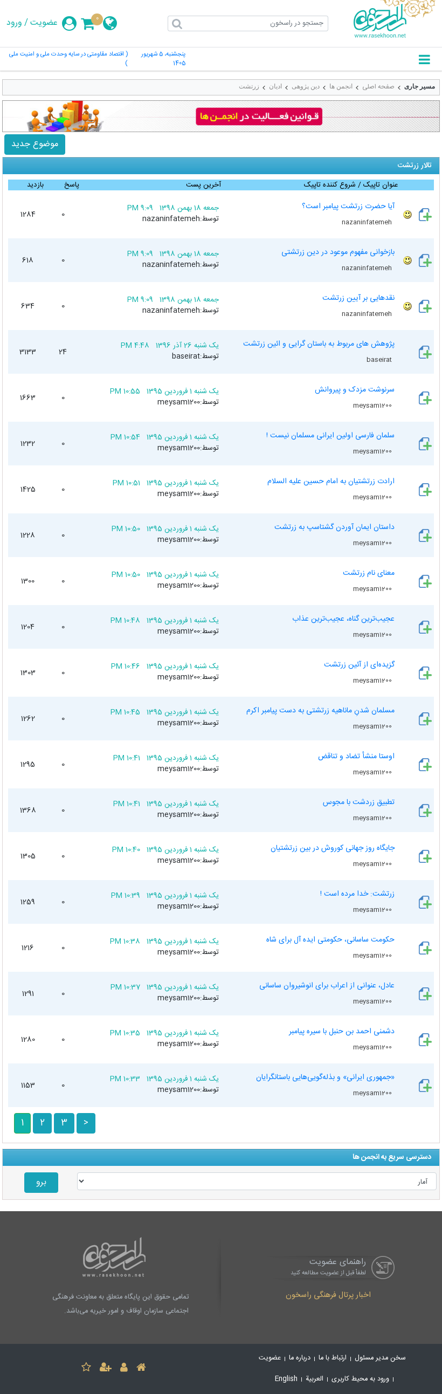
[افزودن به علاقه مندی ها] (86, 1369)
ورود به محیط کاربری (360, 1379)
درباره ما (299, 1358)
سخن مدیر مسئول (380, 1358)
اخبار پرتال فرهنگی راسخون (328, 1296)
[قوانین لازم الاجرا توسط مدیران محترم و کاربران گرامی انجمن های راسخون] (221, 116)
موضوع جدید (34, 144)
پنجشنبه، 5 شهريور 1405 (163, 59)
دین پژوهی (306, 86)
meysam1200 (373, 405)
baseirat (380, 359)
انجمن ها (341, 86)
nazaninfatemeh (367, 222)
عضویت (44, 23)
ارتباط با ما (333, 1358)
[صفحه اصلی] (141, 1369)
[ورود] (124, 1369)
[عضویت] (105, 1369)
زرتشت (249, 86)
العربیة (314, 1379)
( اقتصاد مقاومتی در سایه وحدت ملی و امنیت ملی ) (68, 59)
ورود (14, 23)
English (286, 1379)
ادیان (275, 86)
